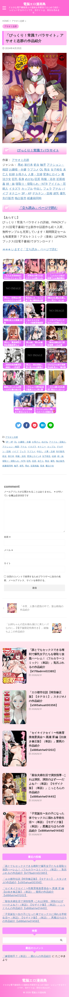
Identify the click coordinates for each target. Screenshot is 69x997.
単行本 (28, 164)
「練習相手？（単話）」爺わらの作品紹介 (26, 956)
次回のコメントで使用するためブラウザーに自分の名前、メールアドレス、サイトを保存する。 (32, 578)
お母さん (21, 174)
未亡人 (41, 461)
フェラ (47, 188)
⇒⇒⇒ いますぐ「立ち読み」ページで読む (30, 249)
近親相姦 (34, 465)
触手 (43, 164)
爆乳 (63, 193)
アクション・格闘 (10, 446)
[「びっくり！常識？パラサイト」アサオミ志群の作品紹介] (42, 425)
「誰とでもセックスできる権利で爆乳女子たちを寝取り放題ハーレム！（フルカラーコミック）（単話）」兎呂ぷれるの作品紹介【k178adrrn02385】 (34, 869)
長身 (21, 179)
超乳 (56, 193)
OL (41, 169)
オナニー (15, 193)
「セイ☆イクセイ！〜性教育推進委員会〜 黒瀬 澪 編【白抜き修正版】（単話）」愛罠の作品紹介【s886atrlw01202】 (47, 741)
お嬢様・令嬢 (17, 169)
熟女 (47, 169)
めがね (29, 179)
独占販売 (20, 198)
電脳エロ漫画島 (34, 4)
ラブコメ (33, 169)
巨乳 (15, 179)
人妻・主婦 (35, 174)
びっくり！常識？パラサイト (38, 150)
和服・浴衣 (48, 179)
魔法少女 (50, 465)
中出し (38, 188)
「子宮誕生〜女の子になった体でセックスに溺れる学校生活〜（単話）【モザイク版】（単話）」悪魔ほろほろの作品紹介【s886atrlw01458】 (47, 822)
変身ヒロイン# (34, 456)
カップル (27, 188)
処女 (36, 164)
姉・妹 (10, 183)
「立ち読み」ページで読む (38, 208)
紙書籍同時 (34, 198)
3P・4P (26, 193)
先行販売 (8, 198)
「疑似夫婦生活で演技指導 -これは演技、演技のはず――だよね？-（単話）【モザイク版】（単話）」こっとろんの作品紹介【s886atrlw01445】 (33, 905)
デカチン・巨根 (42, 193)
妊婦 (12, 174)
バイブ (15, 451)
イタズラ (15, 188)
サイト (7, 563)
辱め (20, 164)
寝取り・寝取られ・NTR (32, 183)
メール (8, 550)
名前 (7, 536)
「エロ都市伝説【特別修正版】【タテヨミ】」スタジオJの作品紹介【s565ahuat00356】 (34, 880)
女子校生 (56, 169)
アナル (57, 188)
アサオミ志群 (20, 160)
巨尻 (37, 179)
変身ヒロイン (51, 174)
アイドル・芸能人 (57, 442)
